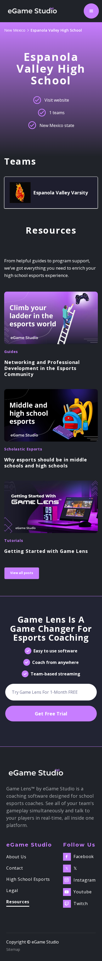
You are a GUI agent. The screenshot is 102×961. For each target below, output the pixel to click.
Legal (12, 890)
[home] (34, 11)
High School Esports (28, 879)
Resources (17, 902)
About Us (16, 857)
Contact (14, 868)
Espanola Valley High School (56, 30)
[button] (91, 11)
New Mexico (14, 30)
